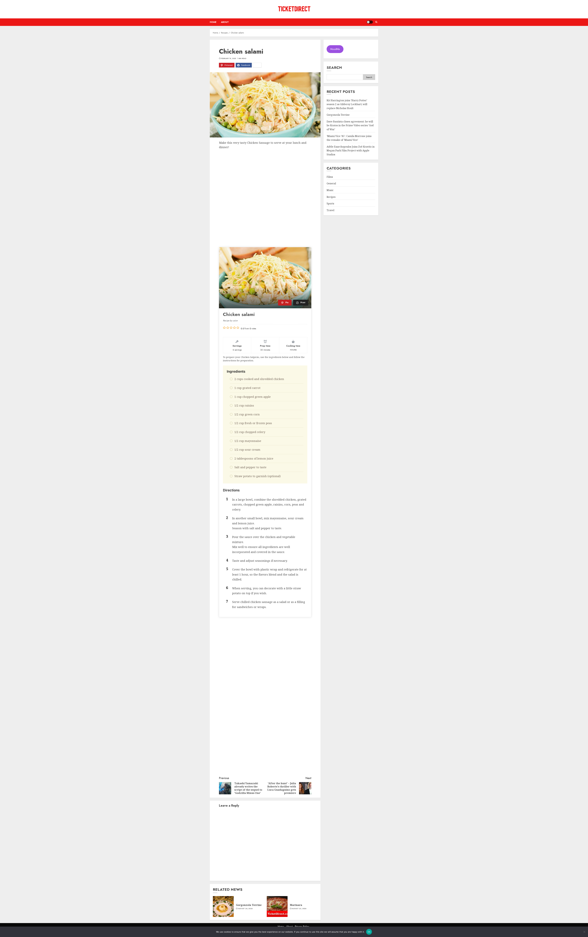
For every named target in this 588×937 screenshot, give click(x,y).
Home (213, 22)
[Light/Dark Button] (370, 22)
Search (334, 67)
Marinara (296, 905)
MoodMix (335, 49)
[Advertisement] (265, 172)
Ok (369, 932)
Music (330, 190)
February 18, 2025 (228, 58)
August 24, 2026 (245, 909)
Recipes (331, 197)
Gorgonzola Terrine (249, 905)
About (225, 22)
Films (330, 177)
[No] (584, 931)
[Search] (376, 22)
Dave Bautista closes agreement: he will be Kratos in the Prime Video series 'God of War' (350, 125)
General (331, 183)
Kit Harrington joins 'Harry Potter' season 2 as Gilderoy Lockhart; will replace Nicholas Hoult (347, 104)
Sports (330, 203)
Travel (330, 210)
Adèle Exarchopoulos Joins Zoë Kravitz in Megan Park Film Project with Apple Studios (351, 150)
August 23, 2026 (299, 909)
